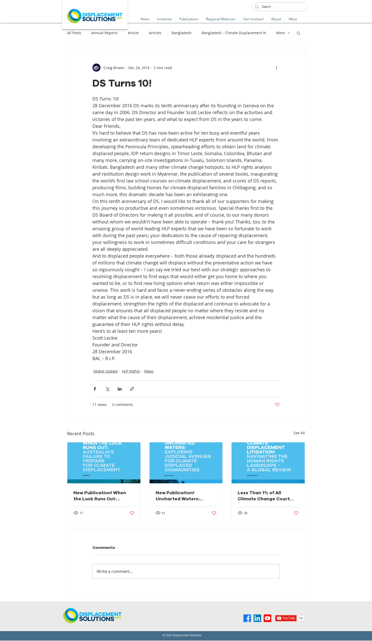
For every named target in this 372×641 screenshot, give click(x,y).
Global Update (105, 371)
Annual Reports (104, 32)
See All (299, 432)
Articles (155, 32)
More (280, 32)
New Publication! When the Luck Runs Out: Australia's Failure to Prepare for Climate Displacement (99, 496)
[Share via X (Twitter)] (107, 388)
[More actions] (277, 68)
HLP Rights (131, 371)
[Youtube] (267, 618)
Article (133, 32)
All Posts (74, 32)
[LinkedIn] (257, 618)
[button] (189, 19)
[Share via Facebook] (94, 388)
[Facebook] (247, 618)
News (149, 371)
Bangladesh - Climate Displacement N (234, 32)
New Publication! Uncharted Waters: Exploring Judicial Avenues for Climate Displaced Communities (183, 496)
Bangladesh (182, 32)
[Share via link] (132, 388)
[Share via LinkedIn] (119, 388)
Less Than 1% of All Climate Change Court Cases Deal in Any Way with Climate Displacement (264, 496)
